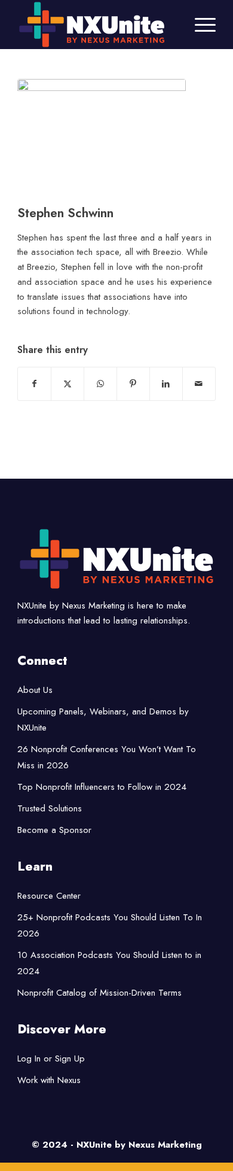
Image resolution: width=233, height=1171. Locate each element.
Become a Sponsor (54, 830)
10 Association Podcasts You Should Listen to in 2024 (109, 963)
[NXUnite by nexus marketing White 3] (96, 24)
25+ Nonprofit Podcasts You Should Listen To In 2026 (109, 925)
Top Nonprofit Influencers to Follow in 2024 (101, 786)
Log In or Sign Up (51, 1058)
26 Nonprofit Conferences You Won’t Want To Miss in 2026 (106, 757)
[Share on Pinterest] (133, 383)
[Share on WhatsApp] (100, 383)
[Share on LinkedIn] (166, 383)
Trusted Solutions (49, 808)
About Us (35, 689)
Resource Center (49, 895)
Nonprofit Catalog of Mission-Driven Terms (99, 992)
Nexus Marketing (165, 1144)
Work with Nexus (49, 1080)
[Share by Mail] (199, 383)
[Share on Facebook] (34, 383)
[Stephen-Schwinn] (101, 139)
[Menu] (199, 24)
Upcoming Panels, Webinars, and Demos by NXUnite (103, 719)
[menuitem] (199, 24)
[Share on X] (67, 383)
